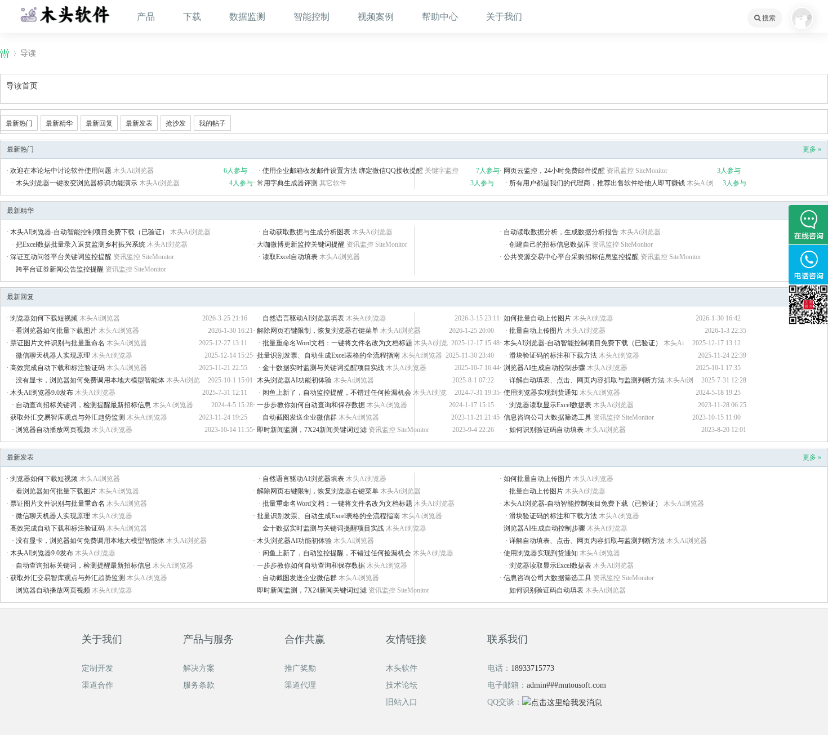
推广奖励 (300, 668)
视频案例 (376, 16)
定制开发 (97, 668)
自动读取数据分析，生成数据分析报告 (561, 232)
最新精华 (59, 123)
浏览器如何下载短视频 (44, 318)
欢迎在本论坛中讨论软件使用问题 (61, 171)
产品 (146, 16)
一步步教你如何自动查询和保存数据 (311, 405)
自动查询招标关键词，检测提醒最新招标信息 (83, 405)
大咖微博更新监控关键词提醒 (301, 244)
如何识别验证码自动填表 (546, 430)
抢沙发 (176, 123)
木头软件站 (4, 53)
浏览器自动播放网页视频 (53, 430)
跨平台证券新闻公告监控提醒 (60, 269)
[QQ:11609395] (808, 224)
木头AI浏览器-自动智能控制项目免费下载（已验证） (89, 232)
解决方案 (199, 668)
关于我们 (504, 16)
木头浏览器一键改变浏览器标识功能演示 (76, 183)
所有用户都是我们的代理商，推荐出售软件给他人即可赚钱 (597, 183)
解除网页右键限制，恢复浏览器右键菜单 (318, 331)
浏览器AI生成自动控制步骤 (544, 368)
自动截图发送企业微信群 (299, 417)
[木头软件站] (64, 13)
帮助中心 (440, 16)
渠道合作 (97, 685)
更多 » (812, 149)
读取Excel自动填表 (290, 257)
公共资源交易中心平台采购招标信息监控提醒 (571, 257)
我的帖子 (212, 123)
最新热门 (19, 123)
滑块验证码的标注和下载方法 (553, 355)
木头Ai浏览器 (133, 171)
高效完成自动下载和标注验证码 (57, 368)
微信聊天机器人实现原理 (53, 355)
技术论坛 (401, 685)
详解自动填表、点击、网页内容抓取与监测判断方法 (587, 380)
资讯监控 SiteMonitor (637, 171)
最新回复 (99, 123)
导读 (28, 53)
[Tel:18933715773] (808, 264)
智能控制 (311, 16)
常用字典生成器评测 (287, 183)
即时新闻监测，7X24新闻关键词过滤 (312, 430)
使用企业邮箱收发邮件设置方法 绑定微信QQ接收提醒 (342, 171)
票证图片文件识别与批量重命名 (57, 343)
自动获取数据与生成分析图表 (306, 232)
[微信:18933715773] (808, 304)
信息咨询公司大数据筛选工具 (547, 417)
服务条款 (199, 685)
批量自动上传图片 (536, 331)
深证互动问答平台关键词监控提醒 (61, 257)
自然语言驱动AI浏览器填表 (303, 318)
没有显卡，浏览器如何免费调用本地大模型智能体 (90, 380)
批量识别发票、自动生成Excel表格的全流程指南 (328, 355)
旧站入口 (401, 702)
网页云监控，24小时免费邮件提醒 (554, 171)
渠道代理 (300, 685)
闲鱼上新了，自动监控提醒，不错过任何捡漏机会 (336, 393)
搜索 (768, 18)
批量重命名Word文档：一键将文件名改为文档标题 (337, 343)
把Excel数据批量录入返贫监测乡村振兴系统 (80, 244)
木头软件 (401, 668)
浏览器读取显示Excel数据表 (550, 405)
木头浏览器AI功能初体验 (294, 380)
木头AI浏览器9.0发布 (41, 393)
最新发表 (139, 123)
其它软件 (332, 183)
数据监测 (247, 16)
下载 (192, 16)
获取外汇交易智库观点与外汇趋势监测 (67, 417)
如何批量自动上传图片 (537, 318)
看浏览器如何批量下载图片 (56, 331)
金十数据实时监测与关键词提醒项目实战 (323, 368)
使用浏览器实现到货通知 (541, 393)
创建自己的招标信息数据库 (549, 244)
